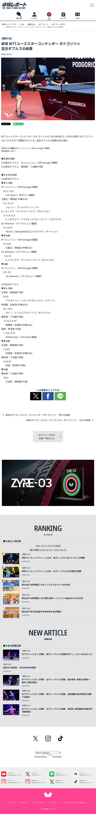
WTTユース (43, 24)
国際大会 (31, 24)
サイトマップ (11, 802)
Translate (57, 756)
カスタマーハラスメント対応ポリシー (76, 802)
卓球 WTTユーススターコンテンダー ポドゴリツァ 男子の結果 (38, 414)
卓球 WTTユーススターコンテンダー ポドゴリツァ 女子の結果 (58, 420)
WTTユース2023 (58, 24)
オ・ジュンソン (28, 162)
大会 (22, 24)
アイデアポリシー (55, 802)
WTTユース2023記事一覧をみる (46, 436)
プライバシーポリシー (39, 802)
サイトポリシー (24, 802)
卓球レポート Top (9, 24)
